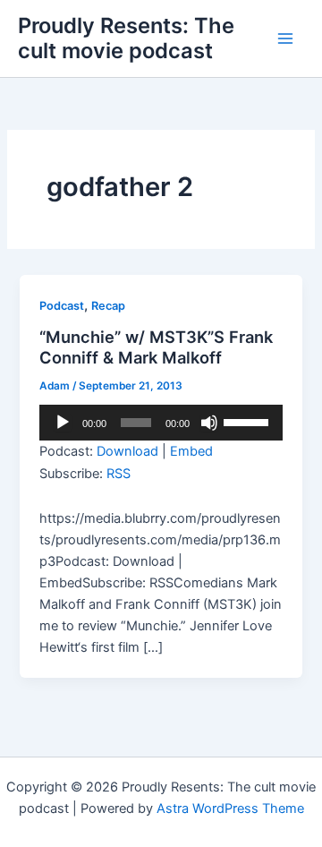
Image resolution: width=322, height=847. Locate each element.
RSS (118, 474)
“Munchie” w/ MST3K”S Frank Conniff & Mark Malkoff (156, 347)
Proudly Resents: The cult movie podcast (126, 38)
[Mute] (209, 423)
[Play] (63, 423)
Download (127, 451)
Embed (191, 451)
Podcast (61, 305)
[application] (160, 423)
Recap (108, 305)
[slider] (249, 421)
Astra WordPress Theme (230, 808)
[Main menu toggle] (285, 38)
